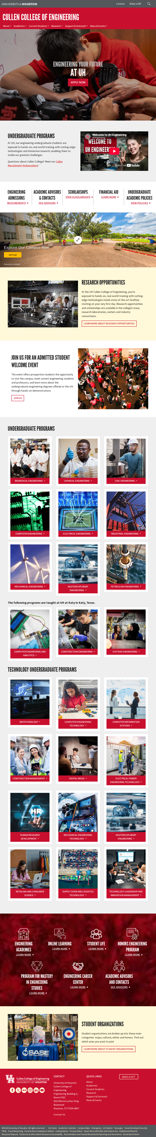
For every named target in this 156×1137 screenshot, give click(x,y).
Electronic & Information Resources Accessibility (41, 1134)
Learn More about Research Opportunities (109, 323)
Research (56, 26)
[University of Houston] (19, 3)
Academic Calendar (67, 1128)
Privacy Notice (76, 1131)
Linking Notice (62, 1131)
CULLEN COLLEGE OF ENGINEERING (41, 17)
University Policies (131, 1134)
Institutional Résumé (128, 1131)
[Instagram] (30, 1090)
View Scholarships (78, 197)
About (6, 26)
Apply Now (78, 82)
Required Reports (10, 1134)
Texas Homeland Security (135, 1128)
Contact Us (59, 1114)
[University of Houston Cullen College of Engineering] (27, 1078)
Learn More (108, 197)
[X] (18, 1090)
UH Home (52, 1128)
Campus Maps (84, 1128)
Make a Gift (135, 3)
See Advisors (47, 203)
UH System (108, 1128)
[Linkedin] (36, 1090)
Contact (120, 3)
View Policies (139, 203)
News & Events (97, 26)
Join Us (18, 398)
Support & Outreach (75, 26)
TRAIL (4, 1131)
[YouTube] (42, 1090)
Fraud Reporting (15, 1131)
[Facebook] (12, 1090)
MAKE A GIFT (128, 1076)
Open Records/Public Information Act (101, 1131)
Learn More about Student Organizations (108, 1049)
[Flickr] (24, 1090)
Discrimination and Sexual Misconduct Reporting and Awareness (92, 1134)
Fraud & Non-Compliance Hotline (39, 1131)
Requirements (16, 203)
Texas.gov (118, 1128)
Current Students (38, 26)
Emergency (96, 1128)
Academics (19, 26)
